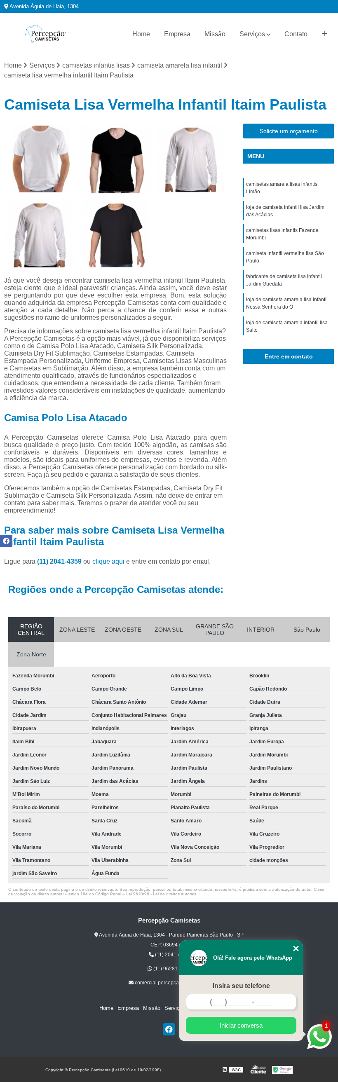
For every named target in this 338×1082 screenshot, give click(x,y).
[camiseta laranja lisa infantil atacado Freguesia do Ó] (115, 235)
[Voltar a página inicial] (45, 34)
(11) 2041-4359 (60, 561)
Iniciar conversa (241, 1025)
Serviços (252, 33)
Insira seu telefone (241, 985)
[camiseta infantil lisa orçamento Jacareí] (39, 235)
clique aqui (108, 561)
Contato (295, 33)
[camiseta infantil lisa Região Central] (115, 159)
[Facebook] (169, 1029)
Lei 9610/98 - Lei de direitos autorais (161, 894)
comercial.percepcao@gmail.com (172, 983)
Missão (214, 33)
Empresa (177, 33)
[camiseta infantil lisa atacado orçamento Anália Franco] (191, 159)
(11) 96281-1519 (171, 969)
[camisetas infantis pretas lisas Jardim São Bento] (39, 159)
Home (141, 33)
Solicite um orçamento (289, 131)
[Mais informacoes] (324, 34)
